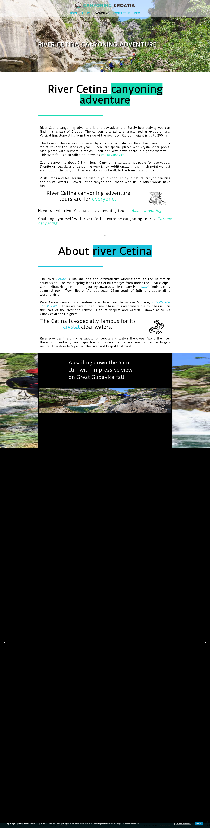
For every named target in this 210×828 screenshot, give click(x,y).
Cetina (61, 279)
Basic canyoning (146, 210)
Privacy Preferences (183, 824)
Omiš (144, 287)
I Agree (198, 823)
